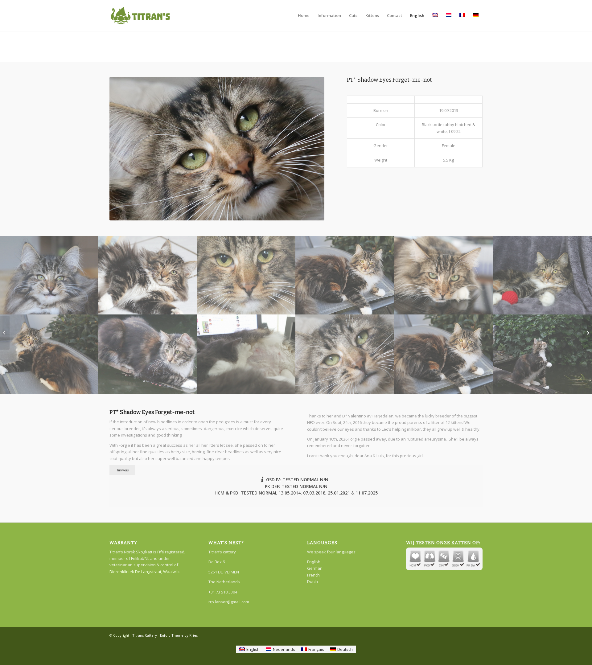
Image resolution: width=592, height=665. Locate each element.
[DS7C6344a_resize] (345, 353)
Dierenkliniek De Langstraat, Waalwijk (144, 571)
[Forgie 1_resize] (443, 353)
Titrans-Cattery (144, 635)
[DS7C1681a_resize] (147, 353)
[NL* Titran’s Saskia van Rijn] (5, 333)
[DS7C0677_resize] (542, 275)
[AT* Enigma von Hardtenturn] (587, 333)
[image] (345, 275)
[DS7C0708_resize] (246, 275)
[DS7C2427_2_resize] (147, 275)
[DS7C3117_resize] (443, 275)
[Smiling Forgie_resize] (49, 275)
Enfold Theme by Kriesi (179, 635)
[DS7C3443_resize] (246, 353)
